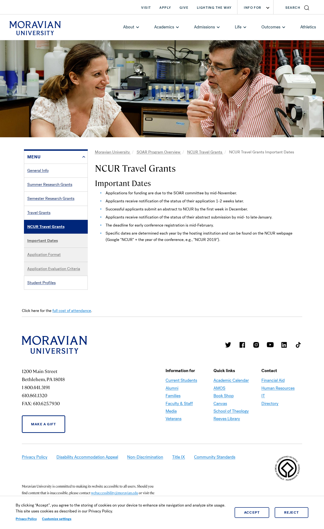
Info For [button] (252, 7)
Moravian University (113, 152)
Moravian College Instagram (256, 345)
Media (171, 411)
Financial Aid (273, 380)
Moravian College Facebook (242, 345)
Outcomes (270, 27)
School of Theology (231, 411)
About (128, 27)
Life (238, 27)
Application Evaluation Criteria (53, 268)
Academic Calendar (231, 380)
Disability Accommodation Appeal (87, 457)
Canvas (220, 403)
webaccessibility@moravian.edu (114, 493)
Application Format (44, 254)
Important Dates (42, 240)
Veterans (173, 419)
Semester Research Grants (50, 198)
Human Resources (278, 388)
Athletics (308, 27)
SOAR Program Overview (159, 152)
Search (292, 7)
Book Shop (223, 396)
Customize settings (56, 519)
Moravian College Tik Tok (298, 345)
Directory (269, 403)
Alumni (172, 388)
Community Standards (214, 457)
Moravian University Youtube (270, 345)
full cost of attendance (71, 310)
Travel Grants (39, 212)
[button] (298, 7)
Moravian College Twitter (228, 345)
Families (173, 396)
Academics (164, 27)
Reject (291, 512)
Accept (252, 512)
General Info (38, 170)
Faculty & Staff (179, 403)
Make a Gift (43, 424)
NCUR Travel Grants (46, 226)
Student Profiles (41, 282)
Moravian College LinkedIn (284, 345)
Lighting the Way (214, 7)
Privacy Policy (26, 519)
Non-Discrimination (145, 457)
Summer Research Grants (49, 184)
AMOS (219, 388)
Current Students (181, 380)
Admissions (204, 27)
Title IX (178, 457)
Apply (165, 7)
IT (263, 396)
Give (184, 7)
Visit (146, 7)
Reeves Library (226, 419)
